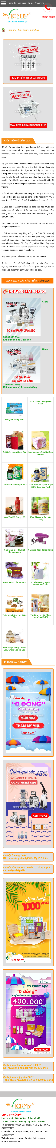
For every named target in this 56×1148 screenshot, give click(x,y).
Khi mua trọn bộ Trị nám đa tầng (20, 387)
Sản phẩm (22, 3)
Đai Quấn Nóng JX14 (14, 419)
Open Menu (3, 3)
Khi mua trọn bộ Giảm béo (17, 339)
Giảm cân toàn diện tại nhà (32, 223)
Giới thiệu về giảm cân (17, 140)
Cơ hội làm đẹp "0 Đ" (15, 855)
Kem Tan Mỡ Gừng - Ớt (14, 517)
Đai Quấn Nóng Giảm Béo (14, 452)
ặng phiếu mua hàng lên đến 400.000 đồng (29, 1080)
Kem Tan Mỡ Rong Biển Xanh (41, 402)
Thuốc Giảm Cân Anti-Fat (14, 582)
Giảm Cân (43, 280)
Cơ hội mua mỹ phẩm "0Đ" (18, 1077)
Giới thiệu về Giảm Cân (28, 30)
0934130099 (48, 17)
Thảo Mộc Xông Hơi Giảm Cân (15, 616)
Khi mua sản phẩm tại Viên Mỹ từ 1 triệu (25, 858)
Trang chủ (12, 3)
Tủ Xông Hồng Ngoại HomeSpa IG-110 (40, 583)
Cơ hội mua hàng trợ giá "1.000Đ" (22, 1065)
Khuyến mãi (40, 3)
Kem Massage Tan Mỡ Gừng (40, 518)
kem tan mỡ (17, 154)
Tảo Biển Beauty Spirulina (14, 485)
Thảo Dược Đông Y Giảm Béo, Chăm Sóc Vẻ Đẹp (14, 648)
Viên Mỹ (16, 200)
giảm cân (30, 150)
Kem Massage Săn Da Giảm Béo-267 (40, 453)
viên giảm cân (30, 154)
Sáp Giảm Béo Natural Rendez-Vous (14, 551)
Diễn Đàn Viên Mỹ (46, 233)
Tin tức (30, 3)
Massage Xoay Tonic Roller (40, 550)
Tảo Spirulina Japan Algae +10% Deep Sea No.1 (40, 486)
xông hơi (45, 150)
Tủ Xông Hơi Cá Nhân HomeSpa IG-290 (40, 616)
